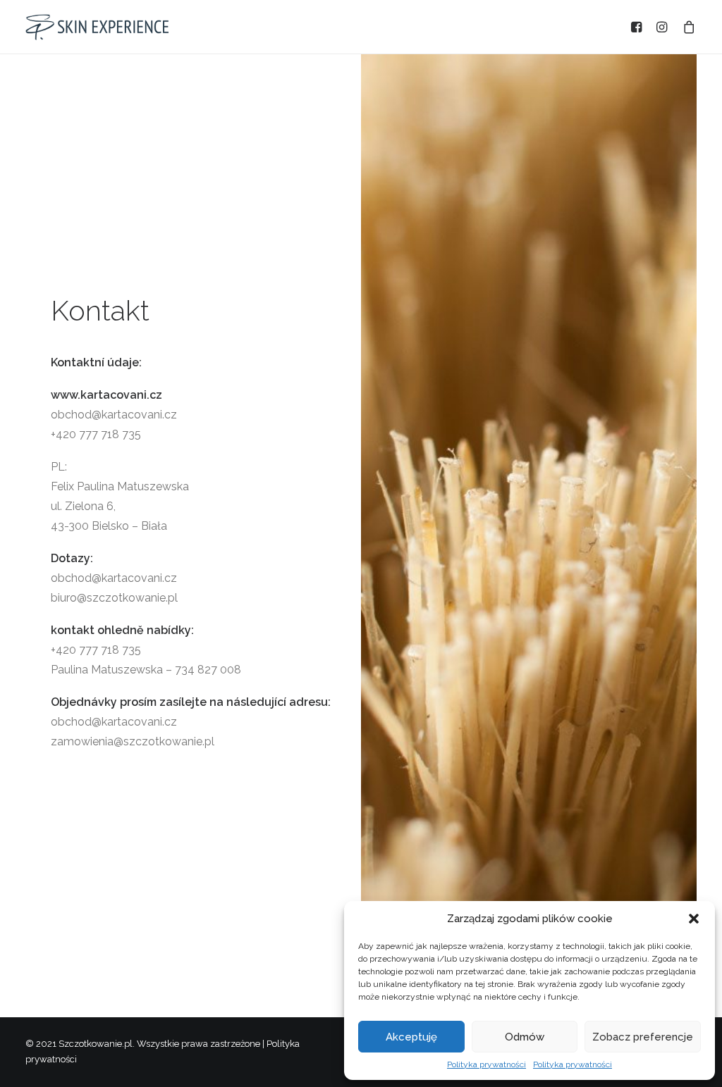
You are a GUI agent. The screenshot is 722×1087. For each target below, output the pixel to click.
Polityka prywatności (486, 1064)
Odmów (524, 1037)
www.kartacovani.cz (106, 395)
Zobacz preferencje (642, 1037)
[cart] (686, 27)
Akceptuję (411, 1037)
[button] (694, 919)
